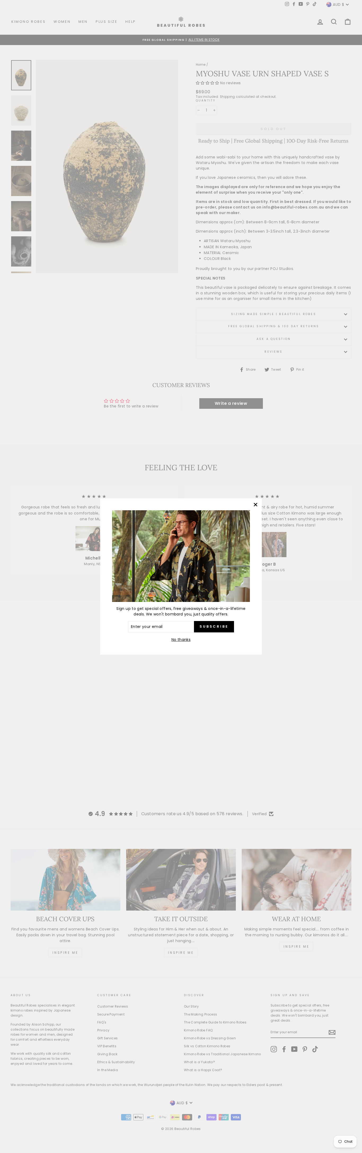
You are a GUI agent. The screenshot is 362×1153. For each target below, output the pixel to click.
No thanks (181, 639)
